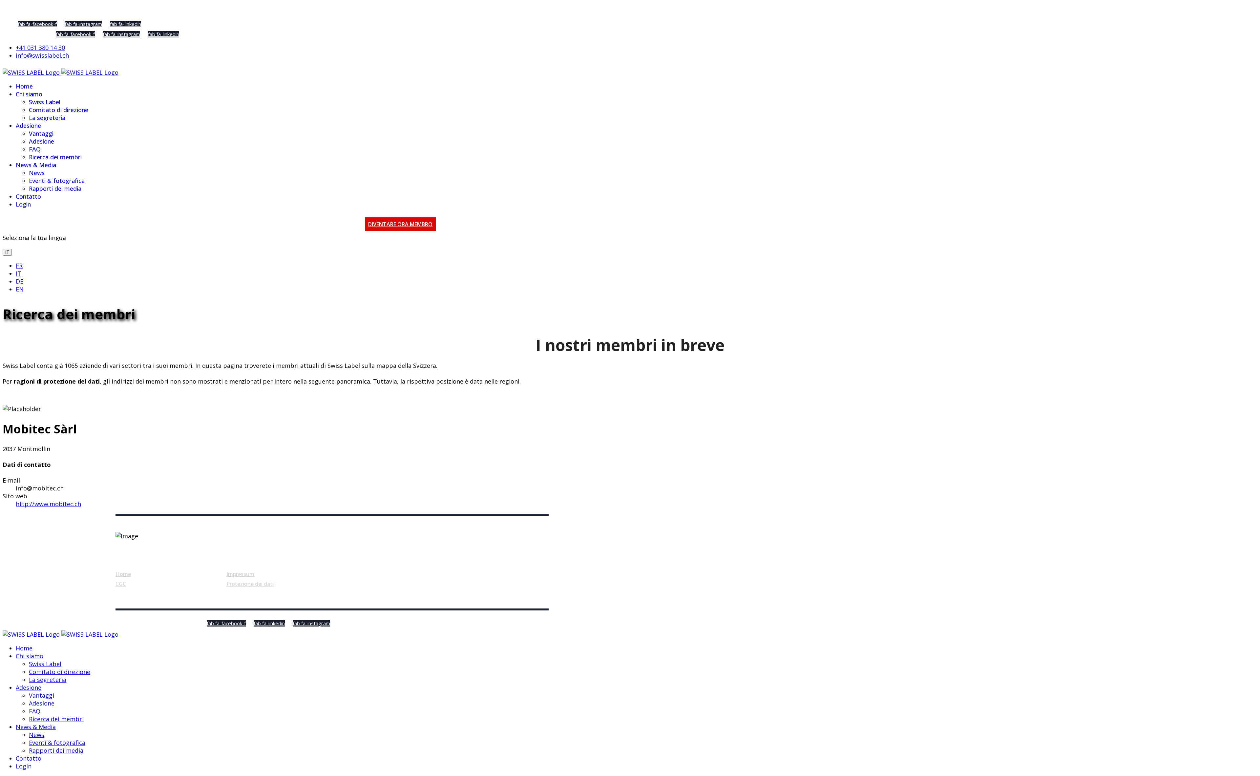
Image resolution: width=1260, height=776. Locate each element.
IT (7, 252)
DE (19, 281)
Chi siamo (29, 94)
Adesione (28, 125)
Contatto (28, 196)
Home (24, 86)
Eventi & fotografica (57, 181)
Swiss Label (44, 102)
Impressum (240, 574)
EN (20, 289)
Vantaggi (41, 133)
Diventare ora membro (400, 224)
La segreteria (47, 118)
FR (19, 265)
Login (23, 204)
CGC (121, 583)
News (37, 173)
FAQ (35, 149)
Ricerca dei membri (55, 157)
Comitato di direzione (58, 110)
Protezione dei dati (250, 583)
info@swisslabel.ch (42, 55)
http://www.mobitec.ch (48, 504)
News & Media (36, 165)
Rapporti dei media (55, 188)
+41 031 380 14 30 (40, 47)
